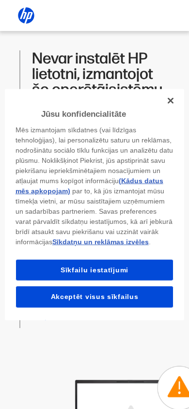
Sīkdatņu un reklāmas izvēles (100, 241)
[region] (95, 204)
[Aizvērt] (170, 100)
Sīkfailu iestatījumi (94, 269)
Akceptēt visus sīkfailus (95, 296)
